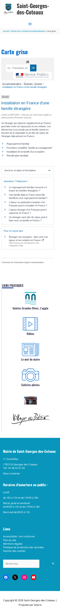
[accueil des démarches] (28, 61)
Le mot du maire (30, 359)
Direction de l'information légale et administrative (23, 262)
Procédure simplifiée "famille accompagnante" (29, 147)
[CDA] (30, 298)
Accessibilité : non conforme (19, 536)
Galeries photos (30, 385)
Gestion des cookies (14, 551)
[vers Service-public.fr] (32, 75)
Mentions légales (12, 543)
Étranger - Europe (33, 83)
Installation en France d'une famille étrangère (24, 87)
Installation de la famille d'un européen (25, 151)
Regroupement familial (18, 143)
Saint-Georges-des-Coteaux (33, 9)
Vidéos (30, 334)
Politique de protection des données (23, 547)
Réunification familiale (17, 155)
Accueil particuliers (12, 83)
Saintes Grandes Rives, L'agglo (30, 308)
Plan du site (9, 540)
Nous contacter (11, 473)
